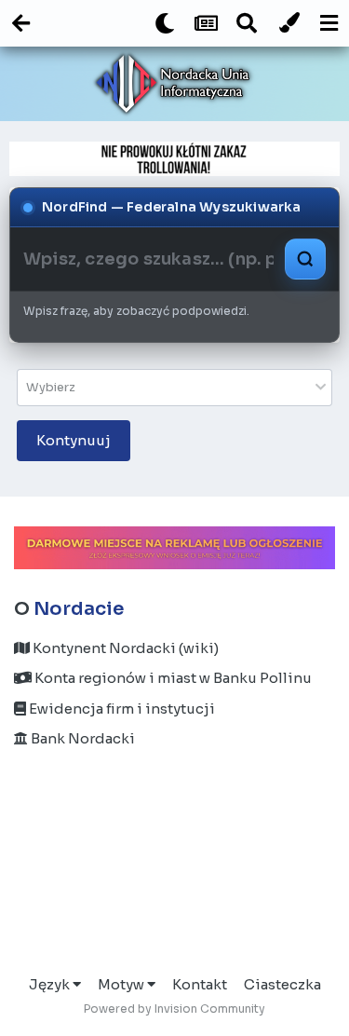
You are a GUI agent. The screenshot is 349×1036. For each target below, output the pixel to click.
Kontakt (199, 984)
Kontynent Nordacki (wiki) (124, 648)
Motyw (122, 984)
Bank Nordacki (81, 738)
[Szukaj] (305, 259)
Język (51, 984)
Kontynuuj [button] (73, 440)
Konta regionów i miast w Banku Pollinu (172, 678)
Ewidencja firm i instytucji (120, 708)
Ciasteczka (282, 984)
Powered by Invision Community (174, 1009)
